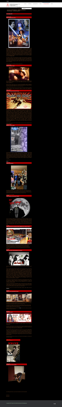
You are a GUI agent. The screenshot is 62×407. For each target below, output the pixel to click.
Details (20, 307)
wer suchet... (20, 8)
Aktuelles (25, 3)
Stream (7, 161)
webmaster (7, 288)
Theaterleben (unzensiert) (46, 3)
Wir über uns (29, 3)
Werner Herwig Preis (35, 3)
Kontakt (52, 3)
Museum (40, 3)
